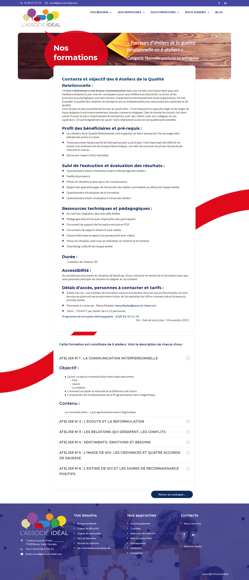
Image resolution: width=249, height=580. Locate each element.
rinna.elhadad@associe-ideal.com (135, 305)
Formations (137, 553)
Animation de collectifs (143, 533)
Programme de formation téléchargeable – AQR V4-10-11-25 (100, 316)
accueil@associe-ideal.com (63, 2)
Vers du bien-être (86, 538)
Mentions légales (193, 546)
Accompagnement (140, 523)
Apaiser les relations (88, 543)
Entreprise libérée (86, 523)
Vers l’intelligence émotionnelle (93, 548)
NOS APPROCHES (129, 12)
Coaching (136, 528)
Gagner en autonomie (89, 533)
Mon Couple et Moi (141, 538)
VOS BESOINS (99, 12)
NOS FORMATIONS (163, 12)
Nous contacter (192, 523)
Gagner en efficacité (88, 528)
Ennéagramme (138, 543)
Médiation (136, 548)
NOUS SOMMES (195, 12)
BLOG (219, 12)
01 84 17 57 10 (32, 2)
